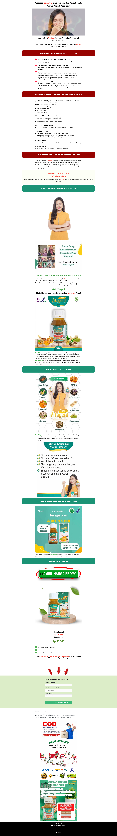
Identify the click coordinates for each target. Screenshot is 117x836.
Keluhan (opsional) (49, 693)
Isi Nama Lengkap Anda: (50, 682)
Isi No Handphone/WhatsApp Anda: (53, 687)
